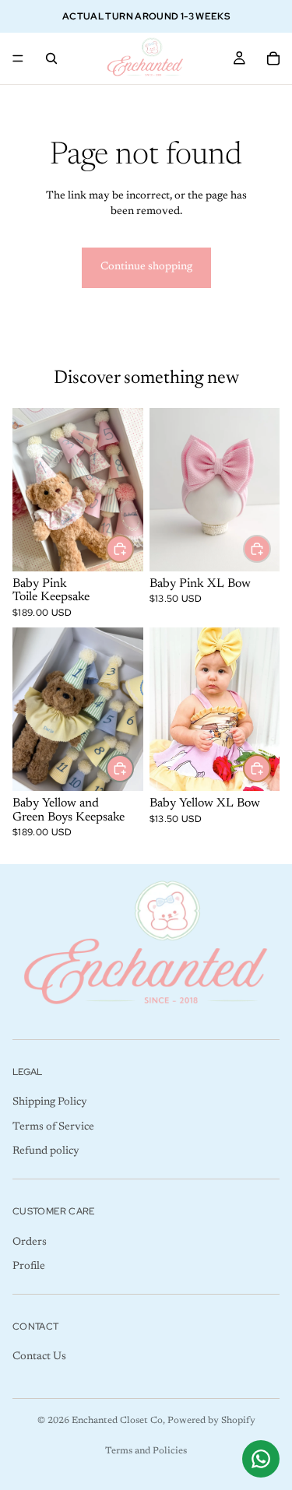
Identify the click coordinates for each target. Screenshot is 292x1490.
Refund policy (45, 1152)
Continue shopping (146, 267)
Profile (28, 1266)
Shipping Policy (49, 1103)
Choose (270, 548)
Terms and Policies (146, 1451)
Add (133, 548)
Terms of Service (53, 1127)
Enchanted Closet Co (117, 1420)
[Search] (51, 58)
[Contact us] (261, 1459)
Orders (29, 1242)
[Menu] (18, 58)
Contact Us (39, 1357)
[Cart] (273, 58)
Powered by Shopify (211, 1420)
